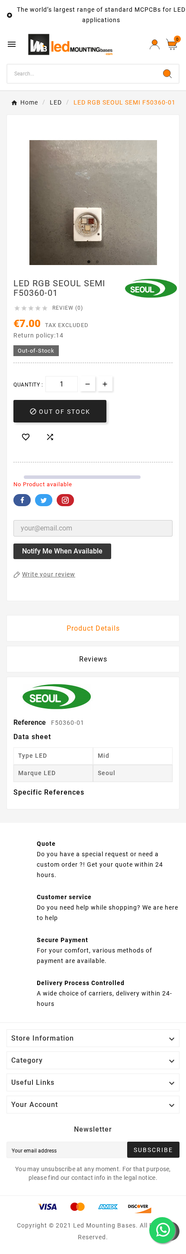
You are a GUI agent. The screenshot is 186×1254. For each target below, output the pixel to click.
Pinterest (65, 500)
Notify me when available (62, 551)
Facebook (22, 500)
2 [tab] (97, 262)
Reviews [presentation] (93, 659)
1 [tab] (88, 262)
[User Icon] (155, 44)
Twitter (43, 500)
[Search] (167, 74)
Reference (30, 722)
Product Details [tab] (93, 628)
